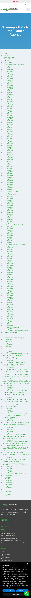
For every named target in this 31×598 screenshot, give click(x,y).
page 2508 (10, 420)
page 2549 (10, 105)
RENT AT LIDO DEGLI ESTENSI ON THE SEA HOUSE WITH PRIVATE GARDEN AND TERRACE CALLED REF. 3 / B (15, 436)
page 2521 (10, 285)
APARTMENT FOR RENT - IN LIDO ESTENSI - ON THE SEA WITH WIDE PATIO (15, 370)
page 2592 (10, 253)
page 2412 (10, 300)
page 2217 (10, 240)
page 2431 (10, 136)
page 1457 (9, 491)
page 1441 (10, 189)
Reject (9, 590)
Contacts (6, 60)
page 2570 (10, 265)
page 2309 (10, 315)
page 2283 (9, 341)
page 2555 (10, 466)
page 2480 (10, 120)
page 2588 (10, 256)
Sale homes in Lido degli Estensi (15, 64)
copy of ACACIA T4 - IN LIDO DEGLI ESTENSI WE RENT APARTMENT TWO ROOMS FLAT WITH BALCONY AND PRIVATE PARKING (16, 381)
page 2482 (10, 468)
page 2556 (10, 270)
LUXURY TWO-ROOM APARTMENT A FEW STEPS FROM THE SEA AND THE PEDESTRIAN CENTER (15, 364)
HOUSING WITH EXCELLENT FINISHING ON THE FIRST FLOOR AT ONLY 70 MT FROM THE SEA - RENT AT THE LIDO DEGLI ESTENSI (15, 375)
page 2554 (10, 272)
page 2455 (10, 124)
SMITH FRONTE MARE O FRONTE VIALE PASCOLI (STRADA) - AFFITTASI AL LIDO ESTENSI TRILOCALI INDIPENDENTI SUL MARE (16, 447)
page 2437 (10, 133)
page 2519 (10, 286)
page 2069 (10, 219)
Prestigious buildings (6, 560)
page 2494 (10, 235)
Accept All (22, 590)
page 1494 (10, 186)
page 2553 (10, 101)
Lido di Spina (4, 555)
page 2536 (10, 203)
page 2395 (10, 149)
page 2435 (10, 135)
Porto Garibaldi (5, 557)
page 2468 (9, 475)
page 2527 (10, 113)
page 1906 (10, 175)
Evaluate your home (9, 57)
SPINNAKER (10, 367)
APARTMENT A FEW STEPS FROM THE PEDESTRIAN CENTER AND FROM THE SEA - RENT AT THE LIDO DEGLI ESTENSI (16, 401)
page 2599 (9, 339)
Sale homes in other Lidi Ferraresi (15, 244)
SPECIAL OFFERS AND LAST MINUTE (15, 473)
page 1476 (10, 187)
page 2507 (10, 385)
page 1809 (10, 180)
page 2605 (10, 71)
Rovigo (3, 559)
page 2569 (10, 92)
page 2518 (10, 288)
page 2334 (10, 311)
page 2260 (10, 320)
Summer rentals (9, 357)
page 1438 (9, 484)
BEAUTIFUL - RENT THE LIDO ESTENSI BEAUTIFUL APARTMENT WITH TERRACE (16, 442)
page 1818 (9, 345)
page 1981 (10, 170)
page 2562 (10, 99)
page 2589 (10, 80)
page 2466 (10, 292)
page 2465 (9, 480)
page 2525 (10, 230)
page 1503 (10, 184)
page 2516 (10, 232)
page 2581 (10, 83)
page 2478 (10, 429)
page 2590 (10, 78)
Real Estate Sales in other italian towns (17, 330)
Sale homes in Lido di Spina (13, 194)
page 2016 (9, 343)
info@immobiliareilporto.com (13, 540)
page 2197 (10, 163)
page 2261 (10, 152)
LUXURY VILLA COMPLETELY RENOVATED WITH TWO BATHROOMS (14, 464)
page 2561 (10, 267)
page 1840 (10, 179)
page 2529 (10, 112)
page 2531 (10, 283)
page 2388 (10, 304)
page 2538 (10, 106)
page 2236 (10, 322)
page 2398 (10, 147)
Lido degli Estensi (5, 554)
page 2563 (10, 97)
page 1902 (10, 221)
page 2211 (10, 158)
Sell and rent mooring (11, 332)
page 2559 (10, 269)
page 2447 (10, 127)
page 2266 (10, 214)
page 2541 (10, 277)
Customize (15, 594)
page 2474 (10, 237)
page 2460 (10, 293)
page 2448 (10, 126)
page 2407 (10, 145)
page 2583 (10, 226)
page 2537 (10, 281)
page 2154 (9, 477)
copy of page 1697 (12, 405)
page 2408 (10, 143)
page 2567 (10, 96)
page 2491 (10, 290)
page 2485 (10, 119)
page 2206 (10, 159)
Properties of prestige (12, 327)
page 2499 (10, 427)
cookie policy (22, 573)
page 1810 (10, 223)
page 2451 (10, 297)
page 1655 (9, 346)
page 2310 (10, 150)
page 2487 (10, 397)
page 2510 (10, 419)
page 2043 (10, 168)
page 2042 (10, 440)
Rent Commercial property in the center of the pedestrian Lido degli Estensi (16, 354)
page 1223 (9, 352)
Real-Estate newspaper (12, 479)
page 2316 (10, 313)
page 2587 (10, 258)
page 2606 (10, 69)
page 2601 (10, 73)
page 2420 (10, 209)
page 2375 (10, 307)
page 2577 (10, 89)
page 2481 (10, 389)
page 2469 (10, 387)
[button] (26, 593)
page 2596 (10, 329)
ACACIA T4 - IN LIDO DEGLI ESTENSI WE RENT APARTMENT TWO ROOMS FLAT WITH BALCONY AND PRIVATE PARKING (15, 392)
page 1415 (8, 495)
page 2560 (10, 228)
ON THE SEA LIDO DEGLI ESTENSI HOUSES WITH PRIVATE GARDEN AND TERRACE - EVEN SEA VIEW (15, 415)
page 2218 (10, 156)
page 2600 (10, 247)
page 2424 (10, 142)
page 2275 (10, 316)
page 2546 (10, 276)
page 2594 (10, 76)
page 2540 (10, 279)
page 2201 (10, 161)
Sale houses (8, 62)
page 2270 (10, 318)
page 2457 (10, 122)
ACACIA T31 (10, 396)
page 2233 (10, 154)
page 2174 (10, 323)
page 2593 (10, 196)
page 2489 (10, 360)
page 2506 (10, 205)
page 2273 (10, 412)
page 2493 (10, 117)
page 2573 (10, 90)
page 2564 (10, 200)
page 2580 (10, 85)
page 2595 (10, 251)
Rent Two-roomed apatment (14, 359)
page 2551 (10, 274)
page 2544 (10, 202)
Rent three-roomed (11, 406)
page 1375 (9, 487)
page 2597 (10, 249)
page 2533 (10, 108)
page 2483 (10, 457)
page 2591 (10, 255)
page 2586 (10, 260)
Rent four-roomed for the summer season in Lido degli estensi (14, 460)
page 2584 (10, 262)
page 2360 (10, 410)
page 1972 (10, 172)
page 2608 (10, 66)
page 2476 (10, 433)
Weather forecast (9, 59)
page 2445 (10, 129)
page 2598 (10, 75)
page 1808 (10, 182)
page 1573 (10, 193)
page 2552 (10, 103)
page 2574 (10, 325)
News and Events (10, 493)
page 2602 (10, 408)
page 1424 (9, 486)
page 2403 (10, 302)
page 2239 (10, 216)
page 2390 (10, 212)
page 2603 (10, 246)
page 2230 (10, 239)
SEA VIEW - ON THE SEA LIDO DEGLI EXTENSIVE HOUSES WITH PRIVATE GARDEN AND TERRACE (16, 454)
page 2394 (9, 482)
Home (5, 53)
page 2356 (10, 309)
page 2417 (10, 299)
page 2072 (10, 166)
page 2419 (10, 210)
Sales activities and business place (14, 338)
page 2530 (10, 110)
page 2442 (10, 131)
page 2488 (10, 431)
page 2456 (10, 295)
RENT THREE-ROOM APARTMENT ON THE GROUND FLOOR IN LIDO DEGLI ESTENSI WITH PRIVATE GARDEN (16, 424)
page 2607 (10, 67)
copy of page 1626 (12, 191)
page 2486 (10, 470)
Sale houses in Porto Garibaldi (14, 225)
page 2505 (10, 115)
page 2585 (10, 82)
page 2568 (10, 94)
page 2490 (10, 472)
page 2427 (10, 138)
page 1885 (10, 242)
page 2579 (10, 263)
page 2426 (10, 140)
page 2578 (10, 87)
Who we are (7, 55)
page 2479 (10, 207)
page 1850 (10, 177)
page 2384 (10, 306)
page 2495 (10, 233)
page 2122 (10, 217)
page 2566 (10, 198)
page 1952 (10, 173)
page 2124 (10, 165)
